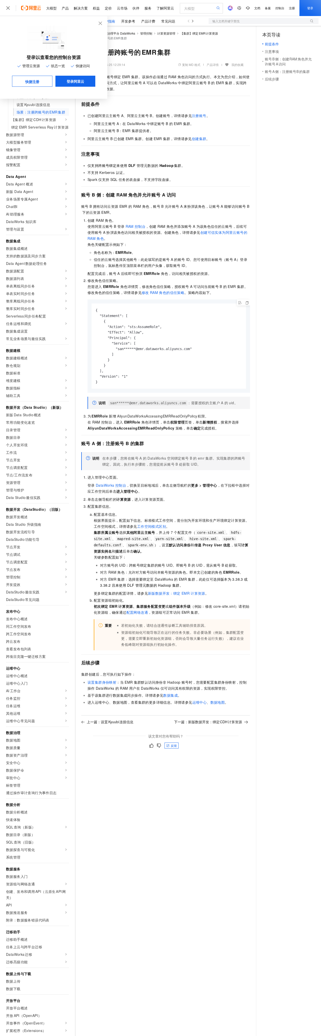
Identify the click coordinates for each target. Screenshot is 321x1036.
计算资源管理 (166, 33)
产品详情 (213, 64)
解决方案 (81, 8)
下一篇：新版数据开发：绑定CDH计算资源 (208, 721)
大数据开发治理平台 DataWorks (113, 33)
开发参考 (128, 21)
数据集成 (170, 695)
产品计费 (148, 21)
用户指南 (108, 21)
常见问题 (168, 21)
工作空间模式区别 (151, 526)
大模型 (51, 8)
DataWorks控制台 (111, 485)
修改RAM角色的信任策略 (163, 292)
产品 (65, 8)
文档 (257, 8)
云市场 (122, 8)
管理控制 (146, 33)
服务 (147, 8)
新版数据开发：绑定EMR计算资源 (176, 593)
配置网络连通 (137, 612)
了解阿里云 (165, 8)
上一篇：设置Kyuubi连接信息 (110, 721)
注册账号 (199, 115)
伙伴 (135, 8)
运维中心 (199, 702)
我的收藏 (237, 64)
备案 (268, 8)
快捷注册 (32, 81)
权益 (96, 8)
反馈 (174, 745)
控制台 (279, 8)
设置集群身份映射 (102, 682)
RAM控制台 (136, 226)
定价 (108, 8)
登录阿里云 (75, 81)
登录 (310, 8)
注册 (292, 8)
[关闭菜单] (8, 8)
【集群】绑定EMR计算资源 (199, 33)
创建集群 (199, 138)
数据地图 (217, 702)
